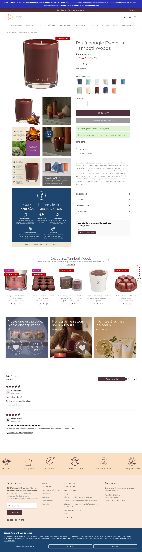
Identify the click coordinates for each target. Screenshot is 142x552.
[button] (139, 273)
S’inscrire (14, 513)
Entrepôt (45, 504)
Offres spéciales (47, 501)
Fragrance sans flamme (46, 25)
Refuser (115, 546)
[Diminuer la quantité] (78, 103)
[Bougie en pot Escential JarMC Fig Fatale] (80, 82)
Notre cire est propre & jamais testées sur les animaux (103, 135)
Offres (115, 25)
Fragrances (93, 25)
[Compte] (125, 17)
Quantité (79, 98)
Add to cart (102, 113)
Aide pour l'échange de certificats (78, 497)
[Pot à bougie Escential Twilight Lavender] (105, 91)
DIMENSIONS (81, 194)
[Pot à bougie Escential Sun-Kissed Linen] (88, 91)
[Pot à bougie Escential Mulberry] (114, 82)
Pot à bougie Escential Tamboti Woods (25, 32)
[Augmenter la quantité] (91, 103)
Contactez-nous (70, 490)
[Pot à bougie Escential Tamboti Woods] (97, 91)
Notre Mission (69, 483)
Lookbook (68, 517)
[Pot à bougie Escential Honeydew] (88, 82)
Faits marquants (15, 25)
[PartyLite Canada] (14, 17)
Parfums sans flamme (50, 490)
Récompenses (127, 25)
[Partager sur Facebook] (83, 64)
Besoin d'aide (69, 487)
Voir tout (71, 265)
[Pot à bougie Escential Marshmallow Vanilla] (105, 82)
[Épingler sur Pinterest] (86, 64)
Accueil (8, 32)
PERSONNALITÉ (82, 205)
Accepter (70, 546)
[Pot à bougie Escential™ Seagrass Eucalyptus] (80, 91)
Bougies (29, 25)
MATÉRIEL (80, 200)
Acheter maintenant (103, 121)
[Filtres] (128, 379)
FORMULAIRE (82, 211)
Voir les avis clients (87, 233)
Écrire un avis (112, 379)
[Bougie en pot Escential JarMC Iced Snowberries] (97, 82)
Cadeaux (105, 25)
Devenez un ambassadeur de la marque (80, 501)
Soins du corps (65, 25)
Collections (45, 494)
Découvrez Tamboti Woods (71, 258)
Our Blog (68, 514)
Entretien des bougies (73, 510)
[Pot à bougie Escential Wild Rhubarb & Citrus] (114, 91)
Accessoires (80, 25)
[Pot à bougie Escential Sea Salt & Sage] (123, 82)
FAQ (66, 494)
